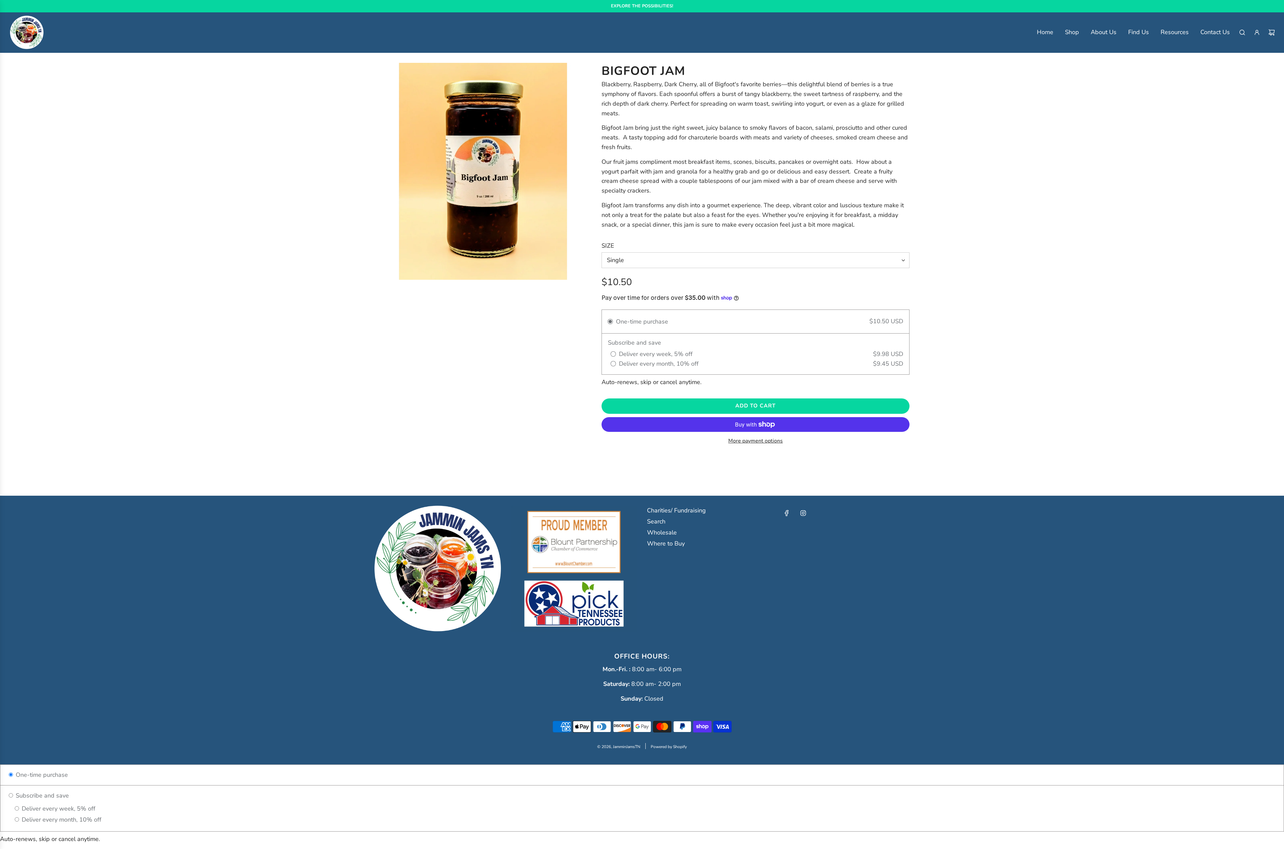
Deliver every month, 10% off (60, 820)
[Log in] (1257, 32)
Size (608, 246)
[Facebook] (786, 513)
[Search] (1242, 32)
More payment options (755, 441)
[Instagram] (803, 513)
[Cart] (1271, 32)
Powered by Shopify (669, 746)
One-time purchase (41, 775)
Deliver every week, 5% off (57, 809)
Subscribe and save (41, 796)
